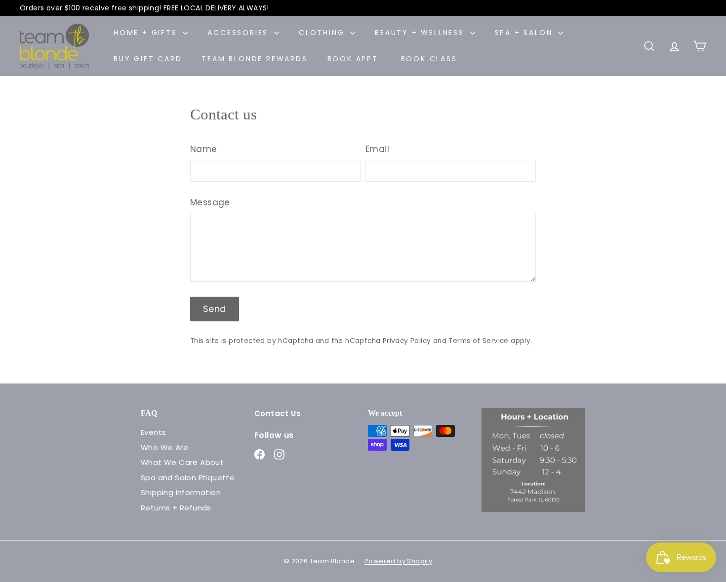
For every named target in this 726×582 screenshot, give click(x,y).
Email (377, 149)
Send (214, 309)
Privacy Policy (407, 341)
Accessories (239, 33)
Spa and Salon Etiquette (188, 477)
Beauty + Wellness (421, 33)
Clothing (323, 33)
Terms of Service (478, 341)
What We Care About (182, 462)
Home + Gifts (147, 33)
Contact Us (277, 413)
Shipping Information (181, 492)
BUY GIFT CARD (148, 59)
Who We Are (164, 447)
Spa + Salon (525, 33)
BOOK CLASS (429, 59)
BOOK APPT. (354, 59)
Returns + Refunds (176, 508)
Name (203, 149)
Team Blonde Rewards (254, 59)
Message (210, 202)
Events (153, 432)
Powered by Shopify (398, 561)
